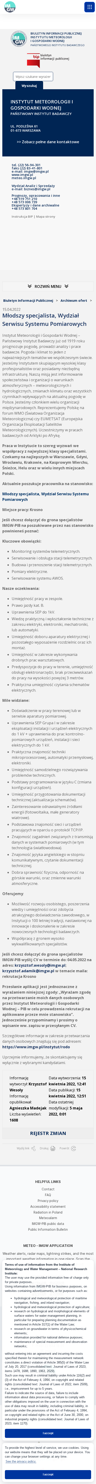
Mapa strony (45, 216)
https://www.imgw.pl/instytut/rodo (36, 1046)
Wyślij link (23, 1148)
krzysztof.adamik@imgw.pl (28, 970)
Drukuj (44, 1148)
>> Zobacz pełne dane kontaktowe (48, 142)
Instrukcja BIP (22, 216)
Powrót (65, 1148)
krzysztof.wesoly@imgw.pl (40, 965)
